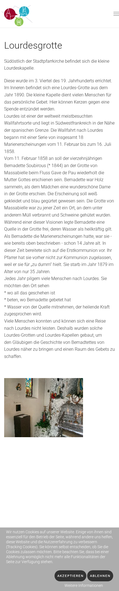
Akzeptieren (70, 576)
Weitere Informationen (83, 585)
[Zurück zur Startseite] (17, 14)
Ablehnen (100, 576)
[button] (116, 14)
